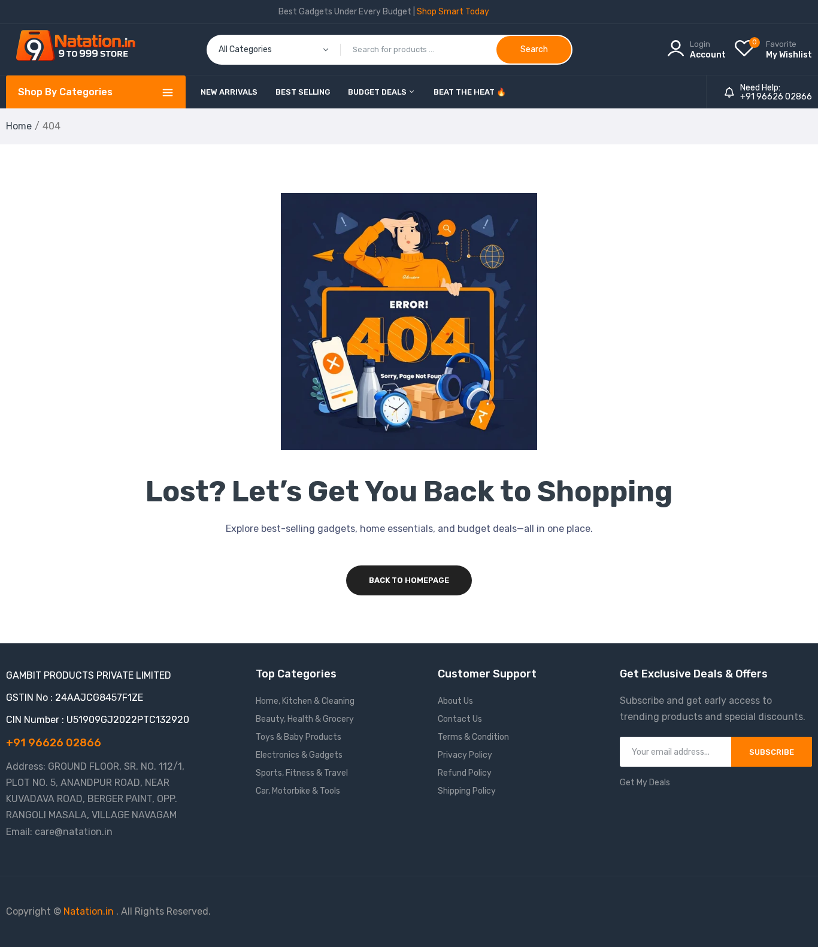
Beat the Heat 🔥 (470, 91)
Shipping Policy (467, 791)
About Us (455, 701)
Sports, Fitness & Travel (302, 773)
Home (19, 126)
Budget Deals (378, 91)
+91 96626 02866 (776, 97)
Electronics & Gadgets (299, 755)
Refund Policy (465, 773)
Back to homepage (409, 580)
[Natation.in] (81, 49)
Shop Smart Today (453, 12)
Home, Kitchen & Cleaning (305, 701)
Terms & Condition (473, 737)
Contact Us (460, 719)
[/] (115, 911)
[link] (794, 860)
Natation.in (88, 911)
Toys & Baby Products (298, 737)
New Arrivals (229, 91)
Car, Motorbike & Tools (298, 791)
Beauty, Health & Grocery (305, 719)
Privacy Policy (465, 755)
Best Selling (302, 91)
